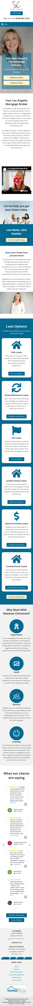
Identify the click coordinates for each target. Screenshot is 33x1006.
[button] (16, 13)
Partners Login (20, 1004)
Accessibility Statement (16, 975)
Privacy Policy (16, 977)
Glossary (16, 969)
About (17, 967)
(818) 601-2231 (16, 954)
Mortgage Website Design (9, 1002)
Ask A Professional (16, 972)
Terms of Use (16, 980)
